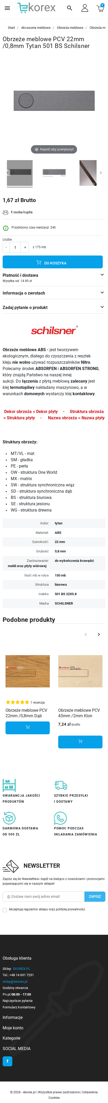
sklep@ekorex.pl (15, 982)
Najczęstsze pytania (18, 1001)
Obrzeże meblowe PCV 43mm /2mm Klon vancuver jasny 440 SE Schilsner (79, 718)
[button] (69, 8)
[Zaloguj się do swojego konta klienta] (85, 8)
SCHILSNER (64, 603)
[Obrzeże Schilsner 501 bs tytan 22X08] (20, 173)
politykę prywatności (70, 909)
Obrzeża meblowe (70, 28)
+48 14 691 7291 (21, 975)
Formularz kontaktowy (19, 1007)
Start (11, 28)
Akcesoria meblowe (36, 28)
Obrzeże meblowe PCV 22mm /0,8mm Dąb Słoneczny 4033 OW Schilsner (26, 718)
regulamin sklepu (36, 909)
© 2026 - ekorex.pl (23, 1092)
